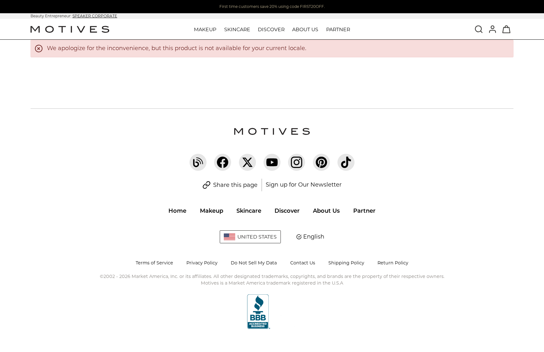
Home (177, 210)
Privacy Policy (202, 263)
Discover (287, 210)
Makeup (211, 210)
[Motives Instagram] (296, 162)
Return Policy (392, 263)
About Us (326, 210)
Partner (338, 29)
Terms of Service (154, 263)
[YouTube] (272, 162)
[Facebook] (222, 162)
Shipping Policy (346, 263)
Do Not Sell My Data (254, 263)
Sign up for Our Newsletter (304, 184)
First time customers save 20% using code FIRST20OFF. (272, 6)
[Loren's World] (198, 162)
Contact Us (302, 263)
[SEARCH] (479, 29)
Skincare (248, 210)
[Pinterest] (321, 162)
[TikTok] (345, 162)
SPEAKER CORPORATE (94, 16)
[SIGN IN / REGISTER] (493, 29)
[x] (247, 162)
